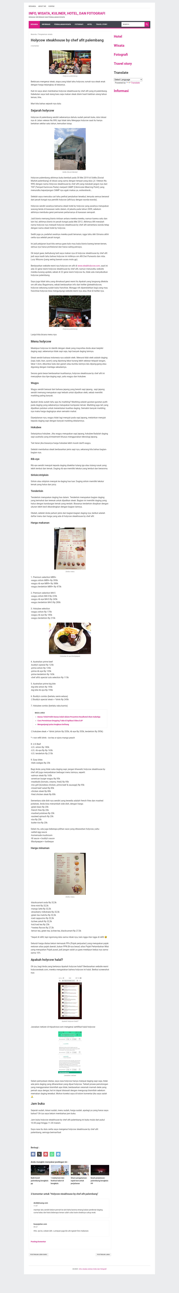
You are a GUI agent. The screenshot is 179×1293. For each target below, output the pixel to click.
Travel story (101, 24)
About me (42, 6)
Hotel (118, 36)
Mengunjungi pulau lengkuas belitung (53, 724)
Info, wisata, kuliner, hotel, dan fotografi (67, 13)
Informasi (46, 24)
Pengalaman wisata (62, 24)
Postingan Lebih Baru (38, 1254)
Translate (135, 83)
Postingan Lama (103, 1254)
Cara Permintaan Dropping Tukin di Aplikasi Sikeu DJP (60, 721)
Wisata (119, 45)
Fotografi (121, 54)
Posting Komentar (38, 1242)
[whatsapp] (52, 1154)
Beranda (32, 6)
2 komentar (35, 46)
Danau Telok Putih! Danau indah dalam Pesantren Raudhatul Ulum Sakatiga (68, 717)
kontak (51, 6)
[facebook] (33, 1154)
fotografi (79, 24)
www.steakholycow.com (89, 265)
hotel (89, 24)
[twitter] (39, 1154)
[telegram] (58, 1154)
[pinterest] (45, 1154)
